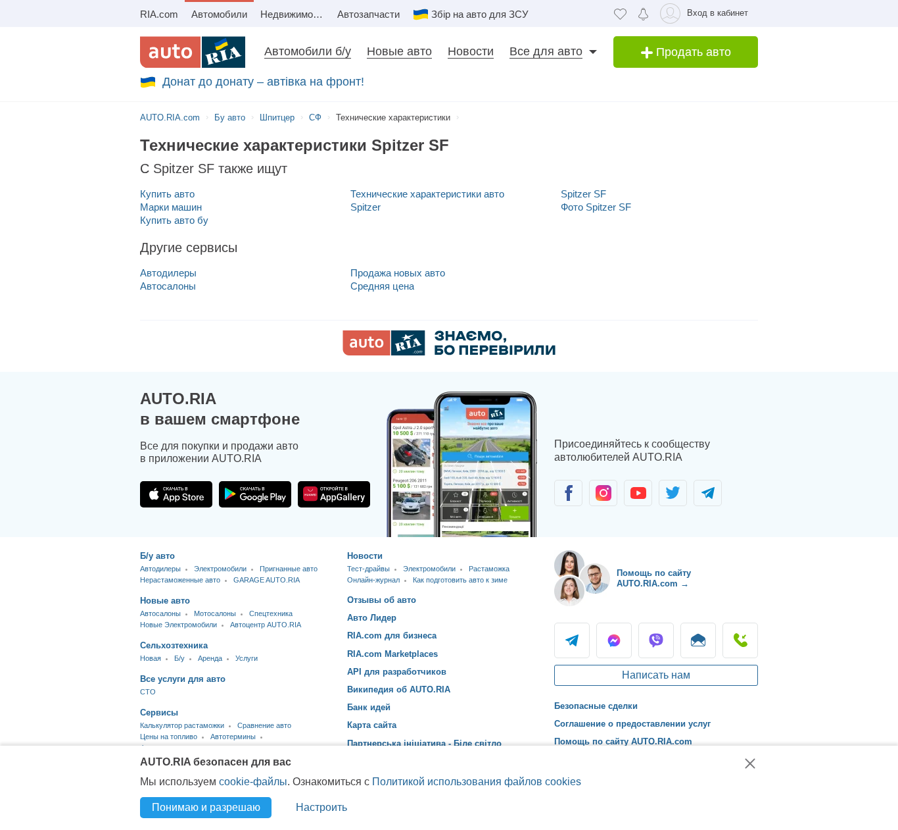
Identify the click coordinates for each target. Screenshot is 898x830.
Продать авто (692, 52)
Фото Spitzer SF (596, 207)
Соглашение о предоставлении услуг (632, 724)
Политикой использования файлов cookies (476, 781)
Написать (698, 640)
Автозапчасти (368, 14)
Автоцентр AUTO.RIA (265, 625)
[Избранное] (620, 13)
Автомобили (219, 14)
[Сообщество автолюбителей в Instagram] (603, 493)
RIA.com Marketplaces (392, 654)
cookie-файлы (253, 781)
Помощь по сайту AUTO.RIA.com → (654, 578)
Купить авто (167, 193)
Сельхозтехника (174, 645)
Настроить (321, 807)
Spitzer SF (583, 193)
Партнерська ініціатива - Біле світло (424, 743)
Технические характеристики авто (427, 193)
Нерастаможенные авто (180, 580)
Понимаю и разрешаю (206, 807)
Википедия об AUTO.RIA (398, 689)
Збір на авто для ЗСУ (480, 14)
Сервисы (159, 712)
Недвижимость (294, 14)
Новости (471, 51)
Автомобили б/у (307, 51)
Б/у (179, 658)
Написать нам (656, 675)
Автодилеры (168, 272)
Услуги (246, 658)
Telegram (572, 640)
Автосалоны (168, 286)
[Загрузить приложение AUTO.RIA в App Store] (176, 494)
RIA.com (159, 14)
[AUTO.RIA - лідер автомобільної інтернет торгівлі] (192, 52)
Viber (656, 640)
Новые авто (399, 51)
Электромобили (220, 569)
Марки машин (171, 207)
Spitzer (365, 207)
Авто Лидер (371, 618)
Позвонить (740, 640)
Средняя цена (382, 286)
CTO (148, 692)
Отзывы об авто (381, 600)
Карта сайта (371, 725)
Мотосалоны (215, 613)
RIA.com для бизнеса (392, 635)
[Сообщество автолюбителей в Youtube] (638, 493)
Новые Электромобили (178, 625)
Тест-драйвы (368, 569)
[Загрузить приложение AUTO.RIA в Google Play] (255, 494)
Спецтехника (271, 613)
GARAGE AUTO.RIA (266, 580)
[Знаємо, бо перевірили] (449, 351)
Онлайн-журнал (373, 580)
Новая (150, 658)
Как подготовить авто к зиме (460, 580)
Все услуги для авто (182, 679)
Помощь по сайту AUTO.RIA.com (623, 741)
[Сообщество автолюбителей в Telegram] (708, 493)
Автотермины (233, 736)
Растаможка (489, 569)
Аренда (210, 658)
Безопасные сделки (596, 706)
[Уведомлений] (643, 13)
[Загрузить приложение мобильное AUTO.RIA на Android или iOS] (462, 464)
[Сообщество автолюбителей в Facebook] (568, 493)
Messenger (614, 640)
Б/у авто (157, 556)
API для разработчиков (396, 672)
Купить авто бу (174, 220)
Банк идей (368, 707)
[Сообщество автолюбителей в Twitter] (673, 493)
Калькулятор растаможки (182, 725)
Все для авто (545, 51)
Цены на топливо (168, 736)
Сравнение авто (264, 725)
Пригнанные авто (289, 569)
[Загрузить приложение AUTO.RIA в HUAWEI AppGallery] (334, 494)
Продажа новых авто (397, 272)
